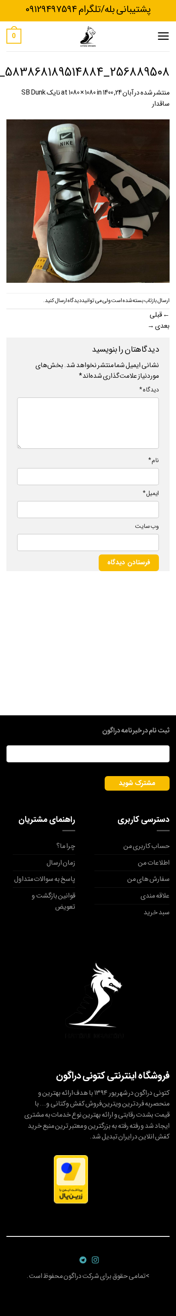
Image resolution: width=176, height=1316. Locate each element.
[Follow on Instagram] (94, 1260)
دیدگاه (149, 390)
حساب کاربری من (146, 846)
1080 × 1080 (82, 92)
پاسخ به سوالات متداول (44, 879)
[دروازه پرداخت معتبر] (71, 1179)
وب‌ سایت (147, 526)
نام (153, 460)
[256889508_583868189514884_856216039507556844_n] (88, 201)
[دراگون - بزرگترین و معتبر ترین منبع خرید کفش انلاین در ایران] (88, 36)
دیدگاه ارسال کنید (63, 300)
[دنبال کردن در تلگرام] (81, 1260)
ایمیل (151, 493)
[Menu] (163, 36)
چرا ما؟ (65, 846)
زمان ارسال (61, 862)
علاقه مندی (155, 895)
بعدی (158, 325)
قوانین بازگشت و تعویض (53, 901)
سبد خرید (157, 912)
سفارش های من (148, 879)
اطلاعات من (154, 862)
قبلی (160, 314)
